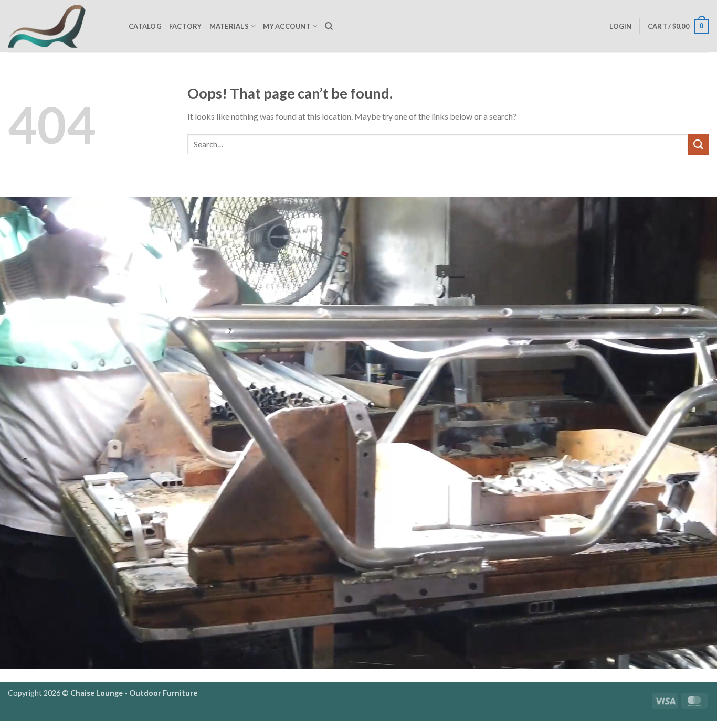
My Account (287, 26)
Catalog (145, 26)
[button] (620, 26)
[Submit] (698, 144)
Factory (185, 26)
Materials (229, 26)
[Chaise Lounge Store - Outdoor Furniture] (60, 26)
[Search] (329, 26)
